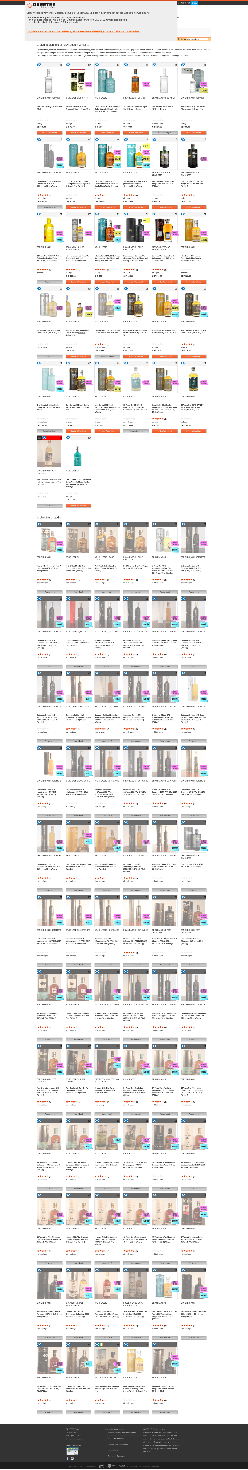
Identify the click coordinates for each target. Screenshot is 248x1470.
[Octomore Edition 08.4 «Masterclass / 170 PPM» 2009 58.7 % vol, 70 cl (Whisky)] (118, 897)
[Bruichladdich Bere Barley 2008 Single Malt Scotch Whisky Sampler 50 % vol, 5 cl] (89, 289)
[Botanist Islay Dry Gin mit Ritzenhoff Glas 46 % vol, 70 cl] (89, 65)
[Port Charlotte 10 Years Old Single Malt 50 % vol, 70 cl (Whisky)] (176, 140)
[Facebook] (68, 1460)
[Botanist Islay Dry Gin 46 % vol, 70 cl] (61, 65)
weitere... (178, 18)
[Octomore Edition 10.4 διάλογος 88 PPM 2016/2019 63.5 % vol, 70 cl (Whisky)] (205, 525)
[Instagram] (72, 1460)
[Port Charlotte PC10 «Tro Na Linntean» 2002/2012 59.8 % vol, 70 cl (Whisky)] (89, 1047)
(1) (50, 195)
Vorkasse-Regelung (116, 1438)
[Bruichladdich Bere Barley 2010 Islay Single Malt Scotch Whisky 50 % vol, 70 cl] (147, 289)
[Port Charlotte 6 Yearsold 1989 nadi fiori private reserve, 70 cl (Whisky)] (61, 438)
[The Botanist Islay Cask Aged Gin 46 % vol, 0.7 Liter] (147, 65)
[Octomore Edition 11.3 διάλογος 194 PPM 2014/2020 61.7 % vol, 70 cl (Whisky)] (61, 823)
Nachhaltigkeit (113, 1450)
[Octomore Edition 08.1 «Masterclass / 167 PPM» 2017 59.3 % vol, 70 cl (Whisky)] (61, 897)
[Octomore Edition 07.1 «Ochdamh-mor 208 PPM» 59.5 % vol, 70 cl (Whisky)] (147, 674)
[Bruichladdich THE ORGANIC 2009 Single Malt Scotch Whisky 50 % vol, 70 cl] (118, 289)
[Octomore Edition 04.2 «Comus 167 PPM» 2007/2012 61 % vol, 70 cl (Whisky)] (176, 599)
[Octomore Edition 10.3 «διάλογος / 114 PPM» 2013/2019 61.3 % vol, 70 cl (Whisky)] (147, 823)
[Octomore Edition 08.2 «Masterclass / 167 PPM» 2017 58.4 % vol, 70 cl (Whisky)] (89, 897)
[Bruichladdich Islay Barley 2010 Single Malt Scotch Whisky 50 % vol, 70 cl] (176, 289)
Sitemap (111, 1456)
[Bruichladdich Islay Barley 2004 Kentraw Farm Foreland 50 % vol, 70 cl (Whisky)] (89, 823)
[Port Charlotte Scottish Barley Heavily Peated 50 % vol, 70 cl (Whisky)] (118, 525)
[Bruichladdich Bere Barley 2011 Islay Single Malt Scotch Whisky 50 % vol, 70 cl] (89, 364)
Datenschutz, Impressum (118, 1444)
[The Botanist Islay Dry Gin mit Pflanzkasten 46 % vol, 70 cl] (205, 65)
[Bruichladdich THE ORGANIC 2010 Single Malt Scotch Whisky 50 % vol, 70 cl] (205, 289)
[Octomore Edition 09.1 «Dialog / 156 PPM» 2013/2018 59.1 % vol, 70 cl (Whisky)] (61, 140)
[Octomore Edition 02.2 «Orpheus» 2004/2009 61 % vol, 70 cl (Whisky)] (89, 599)
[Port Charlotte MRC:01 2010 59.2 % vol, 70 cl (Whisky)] (205, 823)
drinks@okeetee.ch (74, 1439)
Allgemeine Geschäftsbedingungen (122, 1432)
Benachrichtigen (164, 133)
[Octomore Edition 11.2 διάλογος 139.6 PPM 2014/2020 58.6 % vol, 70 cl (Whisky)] (205, 748)
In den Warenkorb (49, 133)
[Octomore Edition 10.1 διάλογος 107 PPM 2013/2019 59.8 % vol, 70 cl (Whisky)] (147, 748)
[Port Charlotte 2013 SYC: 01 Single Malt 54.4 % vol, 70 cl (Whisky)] (205, 140)
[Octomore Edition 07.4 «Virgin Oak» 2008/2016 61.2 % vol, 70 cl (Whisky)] (176, 823)
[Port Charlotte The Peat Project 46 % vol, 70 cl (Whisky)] (147, 525)
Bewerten (121, 1456)
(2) (136, 195)
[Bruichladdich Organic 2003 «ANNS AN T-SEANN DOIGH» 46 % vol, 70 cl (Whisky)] (89, 1345)
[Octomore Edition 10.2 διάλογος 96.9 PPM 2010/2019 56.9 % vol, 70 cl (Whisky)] (147, 897)
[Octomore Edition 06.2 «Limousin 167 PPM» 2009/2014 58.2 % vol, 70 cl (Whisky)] (89, 674)
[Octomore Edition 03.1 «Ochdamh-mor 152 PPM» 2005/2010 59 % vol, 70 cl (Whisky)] (118, 599)
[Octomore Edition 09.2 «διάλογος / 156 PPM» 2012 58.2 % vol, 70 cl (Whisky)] (89, 748)
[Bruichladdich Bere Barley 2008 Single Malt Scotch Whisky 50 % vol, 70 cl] (61, 289)
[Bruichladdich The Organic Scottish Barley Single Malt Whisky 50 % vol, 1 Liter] (61, 364)
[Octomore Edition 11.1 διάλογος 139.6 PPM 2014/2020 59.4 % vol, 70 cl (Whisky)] (176, 748)
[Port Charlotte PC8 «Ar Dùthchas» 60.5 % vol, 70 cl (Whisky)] (205, 897)
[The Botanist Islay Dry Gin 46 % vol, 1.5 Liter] (176, 65)
